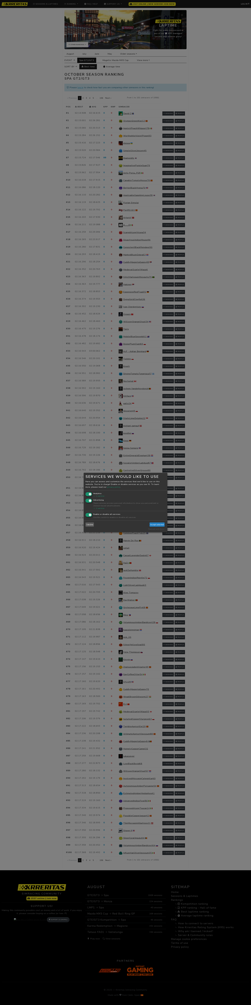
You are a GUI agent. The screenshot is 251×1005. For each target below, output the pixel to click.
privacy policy (113, 487)
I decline (89, 524)
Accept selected (157, 524)
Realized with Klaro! (156, 529)
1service (98, 496)
